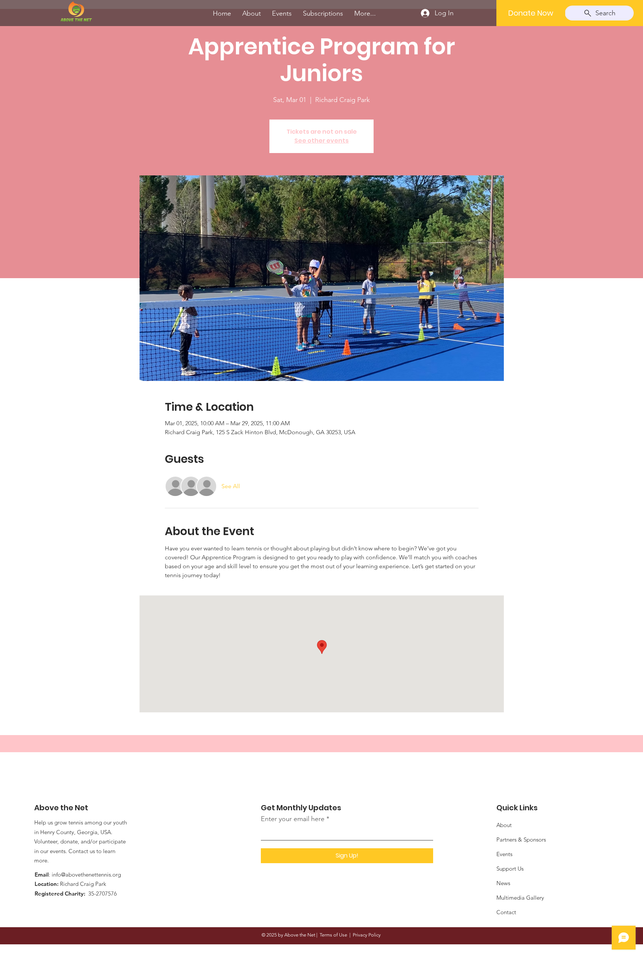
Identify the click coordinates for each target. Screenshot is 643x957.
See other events (321, 140)
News (503, 883)
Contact (506, 912)
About (504, 825)
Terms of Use (333, 935)
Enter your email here (292, 818)
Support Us (510, 868)
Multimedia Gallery (520, 897)
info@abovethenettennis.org (86, 874)
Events (504, 854)
